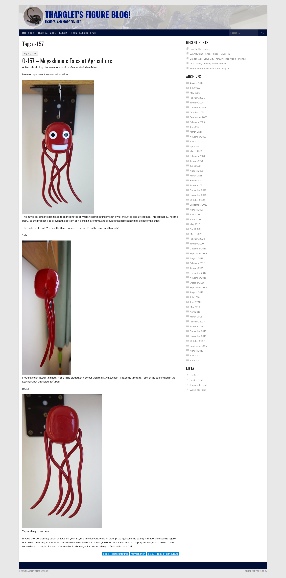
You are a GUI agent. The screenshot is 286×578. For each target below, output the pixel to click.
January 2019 (197, 267)
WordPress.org (198, 389)
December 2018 (198, 272)
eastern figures (119, 553)
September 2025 (198, 117)
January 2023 (197, 161)
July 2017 (195, 355)
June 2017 (195, 360)
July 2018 (195, 297)
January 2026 (197, 102)
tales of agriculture (167, 553)
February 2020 (197, 238)
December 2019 (198, 248)
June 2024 (195, 126)
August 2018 (196, 292)
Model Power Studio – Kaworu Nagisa (209, 68)
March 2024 (196, 131)
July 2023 (195, 141)
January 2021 (197, 185)
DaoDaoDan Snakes (200, 49)
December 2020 (198, 190)
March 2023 (196, 151)
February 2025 (197, 122)
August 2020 (196, 209)
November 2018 (198, 277)
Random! (63, 32)
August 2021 (196, 170)
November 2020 (198, 195)
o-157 (151, 553)
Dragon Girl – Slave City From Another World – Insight (218, 58)
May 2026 (195, 92)
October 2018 (197, 282)
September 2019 (198, 253)
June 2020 (195, 219)
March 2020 (196, 234)
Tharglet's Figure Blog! (87, 14)
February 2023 (197, 156)
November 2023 (198, 136)
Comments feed (198, 385)
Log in (193, 375)
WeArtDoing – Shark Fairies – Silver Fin (210, 53)
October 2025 (197, 112)
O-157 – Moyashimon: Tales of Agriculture (67, 60)
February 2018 (197, 321)
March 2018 (196, 316)
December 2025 (198, 107)
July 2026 (195, 88)
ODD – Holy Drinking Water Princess (209, 63)
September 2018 (198, 287)
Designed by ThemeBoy (256, 571)
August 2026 (196, 83)
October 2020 (197, 199)
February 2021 (197, 180)
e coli (106, 553)
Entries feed (196, 380)
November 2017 (198, 336)
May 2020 (195, 224)
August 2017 (196, 350)
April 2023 (195, 146)
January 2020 (197, 243)
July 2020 (195, 214)
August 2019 (196, 258)
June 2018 (195, 302)
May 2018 (195, 307)
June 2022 (195, 165)
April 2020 (195, 229)
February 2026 (197, 97)
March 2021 (196, 175)
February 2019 (197, 263)
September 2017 (198, 345)
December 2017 (198, 331)
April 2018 (195, 311)
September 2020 (198, 204)
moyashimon (138, 553)
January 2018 (197, 326)
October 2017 (197, 340)
